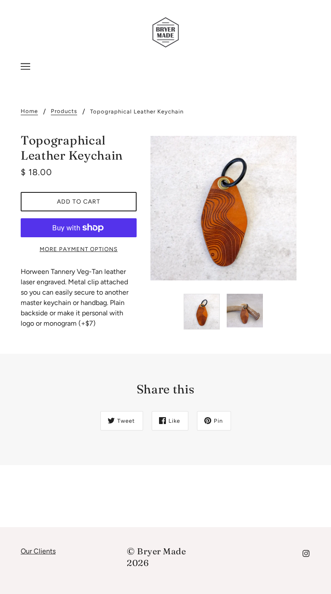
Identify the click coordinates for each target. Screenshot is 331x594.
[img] (306, 553)
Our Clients (38, 551)
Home (29, 111)
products (64, 111)
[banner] (166, 32)
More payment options (79, 249)
